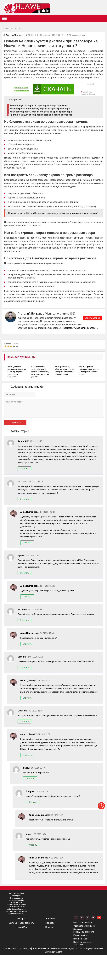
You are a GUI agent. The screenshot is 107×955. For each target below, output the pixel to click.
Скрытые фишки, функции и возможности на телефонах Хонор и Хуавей (89, 370)
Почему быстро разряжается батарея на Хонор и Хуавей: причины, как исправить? (17, 372)
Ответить (24, 469)
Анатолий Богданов (15, 35)
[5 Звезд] (17, 346)
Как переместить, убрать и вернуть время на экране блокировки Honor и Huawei (65, 370)
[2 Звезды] (8, 346)
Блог (75, 922)
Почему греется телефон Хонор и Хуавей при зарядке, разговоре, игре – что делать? (40, 372)
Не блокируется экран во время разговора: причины (37, 105)
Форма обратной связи (84, 926)
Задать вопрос (92, 318)
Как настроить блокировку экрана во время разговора (39, 108)
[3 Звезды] (11, 346)
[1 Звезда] (5, 346)
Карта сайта (86, 922)
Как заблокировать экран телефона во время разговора (40, 111)
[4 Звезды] (14, 346)
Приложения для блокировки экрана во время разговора (40, 114)
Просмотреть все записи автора (80, 328)
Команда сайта (80, 935)
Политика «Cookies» (82, 939)
